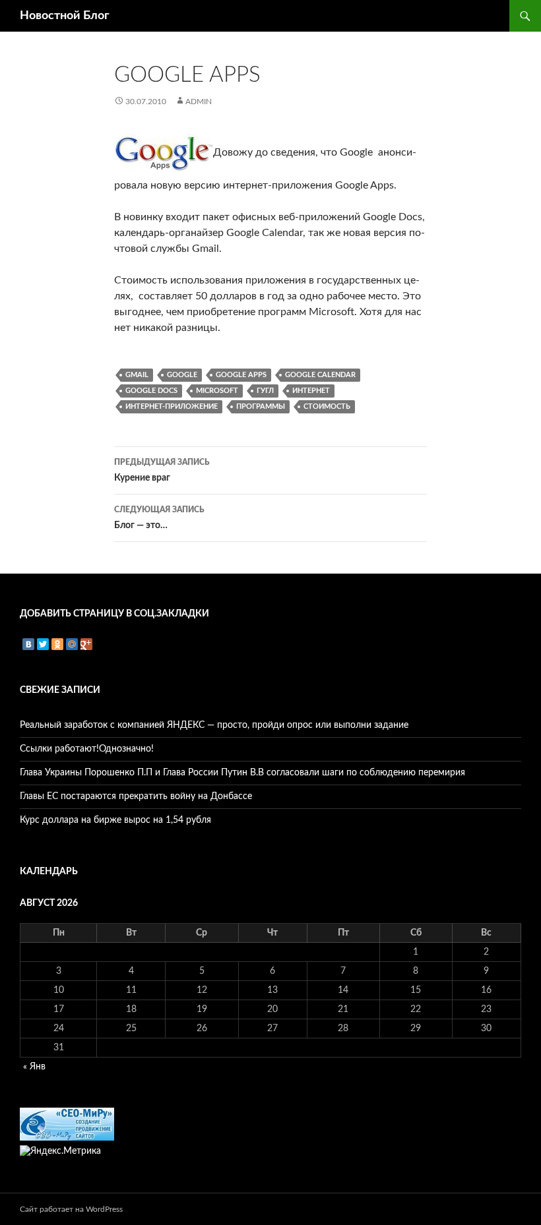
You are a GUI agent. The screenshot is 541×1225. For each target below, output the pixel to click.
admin (198, 101)
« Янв (34, 1066)
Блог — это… (159, 518)
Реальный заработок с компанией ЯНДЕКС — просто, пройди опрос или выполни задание (214, 725)
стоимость (326, 406)
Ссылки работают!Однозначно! (87, 749)
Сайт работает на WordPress (71, 1209)
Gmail (136, 374)
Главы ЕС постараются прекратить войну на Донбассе (136, 796)
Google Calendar (320, 374)
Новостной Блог (65, 16)
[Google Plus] (86, 644)
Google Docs (151, 390)
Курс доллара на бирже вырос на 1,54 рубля (115, 820)
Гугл (265, 390)
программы (260, 406)
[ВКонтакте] (28, 644)
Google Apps (241, 374)
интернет (311, 390)
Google (182, 374)
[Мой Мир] (72, 644)
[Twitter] (43, 644)
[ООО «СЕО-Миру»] (67, 1124)
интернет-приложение (171, 406)
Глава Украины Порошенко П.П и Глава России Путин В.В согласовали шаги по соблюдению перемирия (242, 772)
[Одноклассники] (57, 644)
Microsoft (217, 390)
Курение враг (162, 470)
